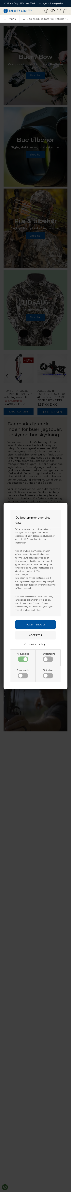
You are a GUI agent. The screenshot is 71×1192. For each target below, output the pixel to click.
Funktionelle (23, 670)
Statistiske (48, 670)
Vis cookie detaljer (36, 644)
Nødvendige (23, 654)
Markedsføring (48, 654)
